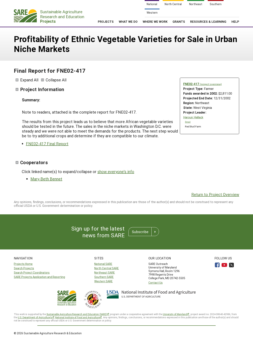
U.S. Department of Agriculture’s (35, 317)
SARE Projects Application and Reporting (39, 277)
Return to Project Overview (215, 194)
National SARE (103, 264)
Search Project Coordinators (32, 272)
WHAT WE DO (128, 22)
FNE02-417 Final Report (47, 143)
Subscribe (140, 231)
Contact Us (155, 282)
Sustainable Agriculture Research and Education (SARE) (76, 314)
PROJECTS (106, 22)
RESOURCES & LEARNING (208, 22)
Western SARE (103, 281)
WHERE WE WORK (155, 22)
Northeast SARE (104, 272)
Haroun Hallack (193, 117)
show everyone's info (115, 171)
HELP (235, 22)
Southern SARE (104, 277)
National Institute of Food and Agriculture (77, 317)
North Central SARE (106, 268)
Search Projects (24, 268)
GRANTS (179, 22)
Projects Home (23, 264)
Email (188, 122)
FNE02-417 (202, 84)
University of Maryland (175, 314)
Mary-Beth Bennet (46, 178)
